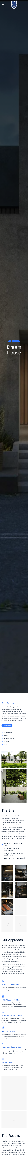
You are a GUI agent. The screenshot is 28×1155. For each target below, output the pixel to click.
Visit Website (7, 725)
